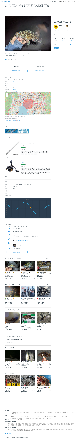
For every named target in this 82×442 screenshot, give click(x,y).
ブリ (36, 168)
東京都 (50, 423)
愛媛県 (72, 424)
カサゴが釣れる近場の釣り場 (14, 339)
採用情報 (22, 419)
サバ (28, 152)
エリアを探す (20, 412)
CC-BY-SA (49, 114)
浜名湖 (33, 429)
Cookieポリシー (28, 416)
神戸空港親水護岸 (46, 429)
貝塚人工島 (10, 430)
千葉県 (47, 423)
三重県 (23, 424)
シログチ (42, 152)
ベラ (49, 172)
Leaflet (36, 114)
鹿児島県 (33, 425)
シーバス (27, 151)
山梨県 (72, 423)
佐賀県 (16, 425)
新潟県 (58, 423)
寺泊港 (62, 429)
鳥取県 (48, 424)
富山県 (61, 423)
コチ (22, 152)
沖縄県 (37, 425)
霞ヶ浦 (30, 429)
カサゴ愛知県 (9, 120)
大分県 (26, 425)
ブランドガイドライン (43, 418)
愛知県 (14, 89)
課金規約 (21, 418)
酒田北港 (70, 429)
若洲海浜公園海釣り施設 (55, 429)
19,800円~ (23, 162)
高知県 (9, 425)
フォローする (56, 48)
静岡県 (16, 424)
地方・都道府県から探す (28, 412)
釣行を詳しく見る (17, 252)
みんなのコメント (12, 63)
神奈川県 (54, 423)
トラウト (33, 151)
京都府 (29, 424)
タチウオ (44, 169)
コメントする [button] (41, 66)
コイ (36, 169)
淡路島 (40, 429)
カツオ (43, 172)
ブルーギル (23, 169)
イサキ (29, 153)
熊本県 (23, 425)
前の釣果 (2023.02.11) (16, 70)
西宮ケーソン (20, 430)
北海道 (9, 423)
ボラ (39, 152)
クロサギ (28, 173)
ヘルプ (9, 416)
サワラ (39, 168)
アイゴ (25, 173)
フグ (22, 173)
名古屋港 (15, 91)
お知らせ (13, 419)
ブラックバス (23, 151)
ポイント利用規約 (65, 416)
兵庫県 (36, 424)
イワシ (26, 153)
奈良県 (40, 424)
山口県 (61, 424)
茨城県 (33, 423)
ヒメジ (32, 153)
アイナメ (31, 152)
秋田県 (23, 423)
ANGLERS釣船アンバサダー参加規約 (31, 418)
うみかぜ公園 (14, 429)
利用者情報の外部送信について (54, 416)
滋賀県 (26, 424)
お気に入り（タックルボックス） (55, 412)
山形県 (26, 423)
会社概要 (17, 419)
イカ (30, 151)
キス (41, 169)
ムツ (41, 172)
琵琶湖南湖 (25, 429)
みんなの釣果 (59, 1)
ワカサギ (46, 152)
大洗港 (66, 429)
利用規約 (13, 416)
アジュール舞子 (26, 430)
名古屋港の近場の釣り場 (13, 342)
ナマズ (48, 168)
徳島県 (65, 424)
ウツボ (31, 173)
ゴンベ (34, 173)
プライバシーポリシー (20, 416)
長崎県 (19, 425)
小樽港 (31, 430)
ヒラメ (44, 151)
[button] (7, 94)
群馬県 (40, 423)
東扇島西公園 (20, 429)
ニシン (46, 172)
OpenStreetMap (41, 114)
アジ (41, 151)
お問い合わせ (51, 418)
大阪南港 (15, 430)
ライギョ (45, 168)
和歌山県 (44, 424)
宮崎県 (29, 425)
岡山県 (55, 424)
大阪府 (33, 424)
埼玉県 (43, 423)
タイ (39, 151)
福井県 (68, 423)
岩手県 (16, 423)
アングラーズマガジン (66, 412)
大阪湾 (37, 429)
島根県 (51, 424)
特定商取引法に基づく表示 (13, 418)
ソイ (24, 152)
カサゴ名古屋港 (16, 120)
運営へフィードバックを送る (13, 413)
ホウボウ (32, 172)
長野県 (9, 424)
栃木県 (36, 423)
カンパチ (22, 153)
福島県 (29, 423)
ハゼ (47, 169)
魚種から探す (36, 412)
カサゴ (14, 81)
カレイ (26, 172)
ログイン (74, 412)
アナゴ (35, 172)
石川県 (65, 423)
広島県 (58, 424)
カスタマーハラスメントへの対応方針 (40, 416)
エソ (37, 152)
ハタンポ (35, 153)
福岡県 (12, 425)
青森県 (12, 423)
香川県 (68, 424)
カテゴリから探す (66, 1)
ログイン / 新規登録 (52, 1)
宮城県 (19, 423)
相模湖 (9, 429)
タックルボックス (75, 1)
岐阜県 (12, 424)
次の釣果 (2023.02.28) (40, 70)
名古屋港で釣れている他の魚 (14, 336)
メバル (37, 151)
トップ (9, 412)
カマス (35, 152)
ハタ (26, 152)
